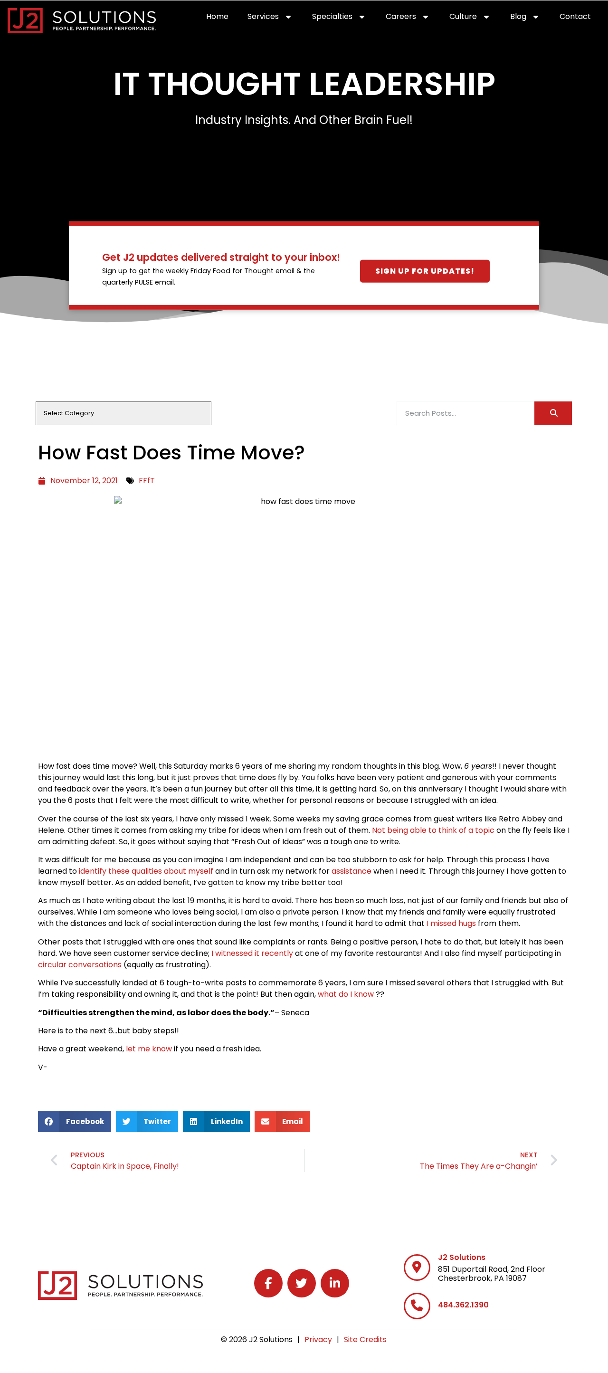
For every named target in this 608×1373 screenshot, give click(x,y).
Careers (413, 19)
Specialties (344, 19)
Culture (475, 19)
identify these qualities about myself (146, 871)
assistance (351, 871)
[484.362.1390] (417, 1306)
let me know (149, 1048)
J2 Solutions (461, 1257)
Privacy (318, 1339)
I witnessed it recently (252, 953)
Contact (580, 19)
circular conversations (80, 964)
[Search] (553, 413)
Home (222, 19)
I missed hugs (451, 923)
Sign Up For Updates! (425, 271)
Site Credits (365, 1339)
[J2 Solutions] (417, 1267)
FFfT (147, 480)
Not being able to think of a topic (433, 830)
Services (275, 19)
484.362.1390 (463, 1304)
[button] (74, 1121)
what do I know (346, 994)
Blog (530, 19)
